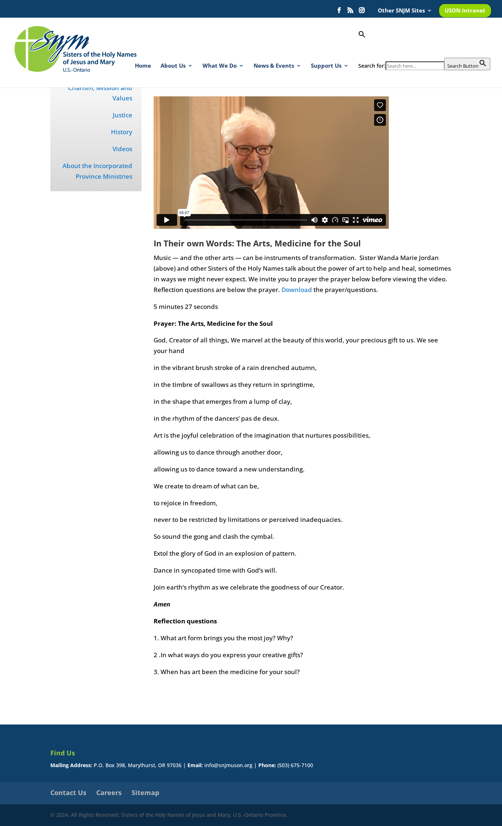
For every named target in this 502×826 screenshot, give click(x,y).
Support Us (326, 66)
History (121, 132)
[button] (424, 44)
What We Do (219, 66)
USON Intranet (465, 11)
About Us (173, 66)
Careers (109, 792)
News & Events (274, 66)
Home (143, 66)
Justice (122, 115)
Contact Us (68, 792)
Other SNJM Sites (401, 11)
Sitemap (145, 792)
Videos (122, 149)
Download (297, 289)
